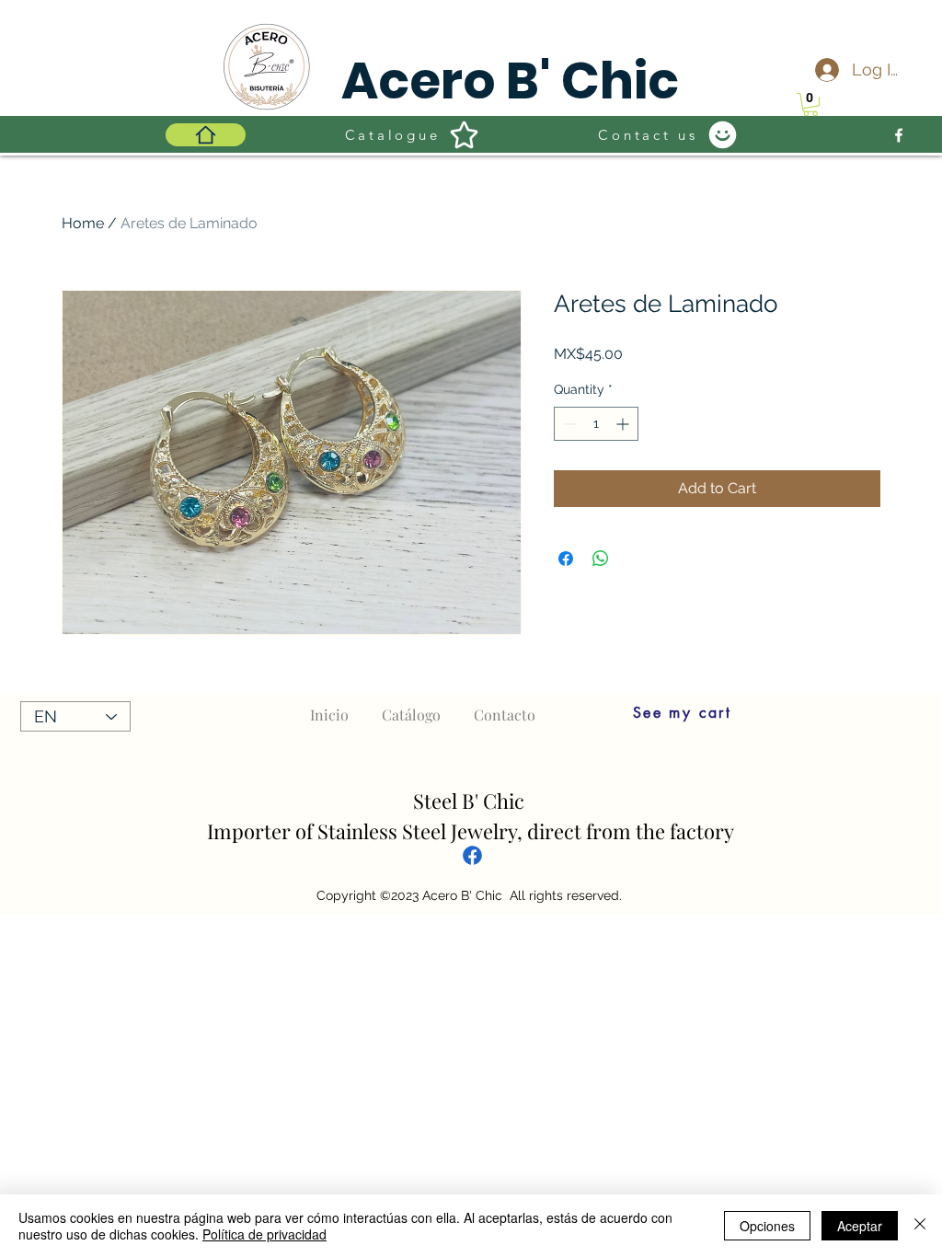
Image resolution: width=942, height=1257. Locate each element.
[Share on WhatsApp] (601, 559)
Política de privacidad (264, 1234)
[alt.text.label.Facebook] (899, 135)
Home (83, 223)
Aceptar (859, 1226)
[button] (810, 104)
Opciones (767, 1226)
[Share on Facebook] (566, 559)
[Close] (920, 1225)
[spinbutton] (596, 424)
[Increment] (624, 424)
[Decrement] (568, 424)
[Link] (472, 855)
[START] (206, 134)
